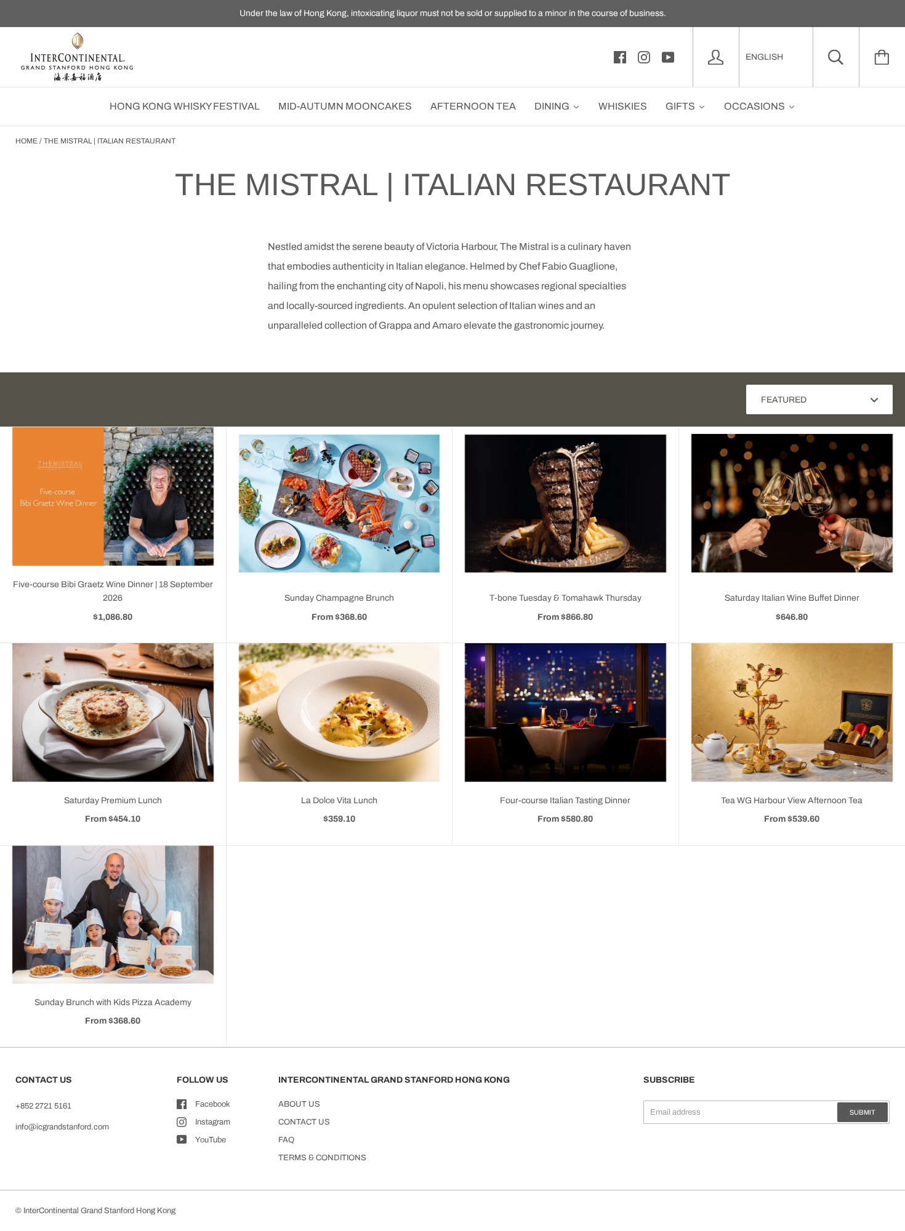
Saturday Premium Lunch (113, 800)
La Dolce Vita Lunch (339, 800)
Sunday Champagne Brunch (339, 598)
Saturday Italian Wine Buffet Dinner (792, 598)
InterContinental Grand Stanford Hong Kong (99, 1210)
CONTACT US (304, 1122)
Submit (862, 1112)
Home (26, 141)
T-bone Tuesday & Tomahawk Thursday (565, 598)
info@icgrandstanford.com (62, 1127)
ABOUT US (299, 1104)
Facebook (212, 1104)
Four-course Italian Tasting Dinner (565, 800)
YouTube (210, 1140)
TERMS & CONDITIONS (322, 1157)
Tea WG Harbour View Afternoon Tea (792, 800)
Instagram (212, 1122)
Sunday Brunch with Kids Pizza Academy (112, 1002)
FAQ (286, 1140)
